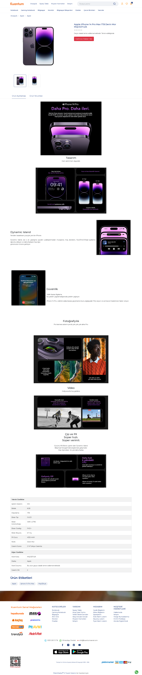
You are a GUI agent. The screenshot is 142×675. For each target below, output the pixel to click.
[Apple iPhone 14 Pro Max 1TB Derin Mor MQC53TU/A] (38, 46)
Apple (14, 584)
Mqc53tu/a (42, 584)
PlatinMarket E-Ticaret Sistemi (64, 673)
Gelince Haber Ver (84, 39)
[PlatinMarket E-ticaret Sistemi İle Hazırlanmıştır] (108, 662)
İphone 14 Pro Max (27, 584)
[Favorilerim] (126, 3)
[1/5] (75, 30)
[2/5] (75, 30)
